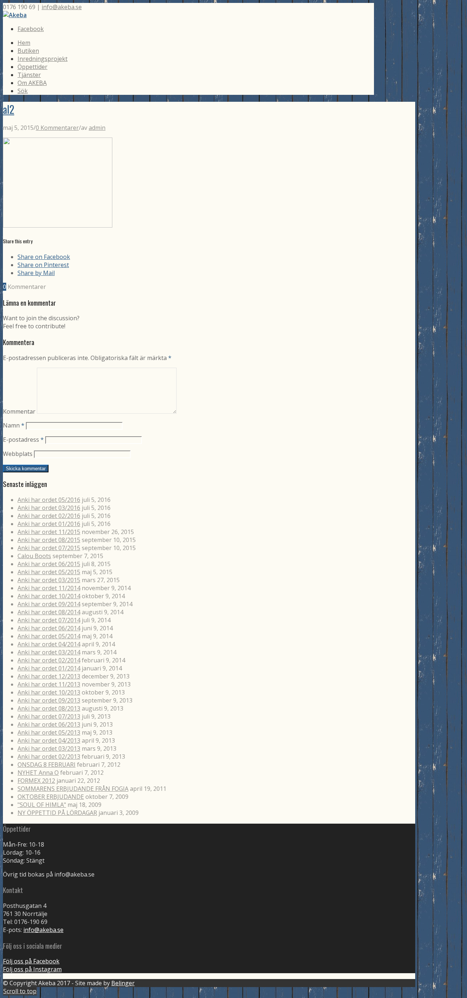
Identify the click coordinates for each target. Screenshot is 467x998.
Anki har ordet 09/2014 (49, 604)
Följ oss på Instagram (32, 969)
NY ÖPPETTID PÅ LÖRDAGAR (57, 813)
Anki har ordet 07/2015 (49, 548)
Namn (13, 425)
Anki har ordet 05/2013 (49, 732)
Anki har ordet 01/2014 (49, 668)
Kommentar (19, 411)
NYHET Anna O (38, 773)
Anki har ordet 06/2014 (49, 628)
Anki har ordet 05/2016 (49, 500)
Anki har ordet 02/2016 (49, 516)
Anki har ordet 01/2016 (49, 524)
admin (97, 128)
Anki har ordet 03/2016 (49, 508)
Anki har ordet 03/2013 (49, 748)
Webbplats (17, 454)
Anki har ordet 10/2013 (49, 692)
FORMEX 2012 (36, 781)
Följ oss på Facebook (31, 961)
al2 (8, 109)
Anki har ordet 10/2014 (49, 596)
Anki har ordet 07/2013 (49, 716)
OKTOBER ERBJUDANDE (51, 797)
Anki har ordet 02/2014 (49, 660)
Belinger (123, 983)
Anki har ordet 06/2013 (49, 724)
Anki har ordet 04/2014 (49, 644)
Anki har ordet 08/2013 (49, 708)
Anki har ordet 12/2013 (49, 676)
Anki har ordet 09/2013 (49, 700)
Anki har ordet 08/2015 (49, 540)
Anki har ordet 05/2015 (49, 572)
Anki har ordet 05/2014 (49, 636)
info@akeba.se (62, 7)
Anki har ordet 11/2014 (49, 588)
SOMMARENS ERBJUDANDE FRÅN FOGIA (73, 789)
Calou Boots (34, 556)
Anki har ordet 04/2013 (49, 740)
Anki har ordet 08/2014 (49, 612)
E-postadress (23, 440)
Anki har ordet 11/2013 (49, 684)
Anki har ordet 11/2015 (49, 532)
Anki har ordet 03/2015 (49, 580)
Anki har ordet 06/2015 (49, 564)
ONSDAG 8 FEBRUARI (47, 765)
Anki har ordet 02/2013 (49, 757)
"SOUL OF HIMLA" (42, 805)
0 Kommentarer (57, 128)
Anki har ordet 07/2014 (49, 620)
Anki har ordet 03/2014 (49, 652)
